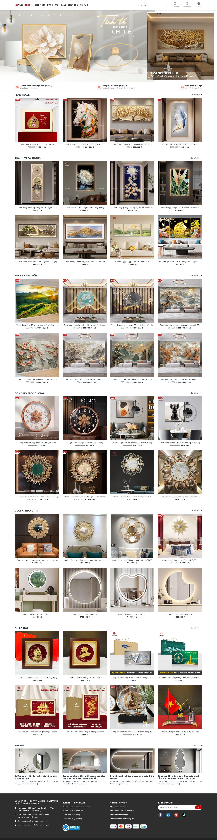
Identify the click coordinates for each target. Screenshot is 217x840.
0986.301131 (32, 814)
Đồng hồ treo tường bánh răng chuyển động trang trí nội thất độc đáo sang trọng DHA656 (84, 443)
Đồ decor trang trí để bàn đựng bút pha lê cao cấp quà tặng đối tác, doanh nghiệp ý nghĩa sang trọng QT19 (180, 732)
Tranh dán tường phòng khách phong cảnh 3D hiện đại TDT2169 (179, 379)
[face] (161, 814)
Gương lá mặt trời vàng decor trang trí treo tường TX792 (37, 560)
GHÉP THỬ (73, 5)
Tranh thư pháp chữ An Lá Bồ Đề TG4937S (37, 144)
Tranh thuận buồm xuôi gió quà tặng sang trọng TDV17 (37, 678)
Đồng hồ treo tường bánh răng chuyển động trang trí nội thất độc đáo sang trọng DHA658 (37, 443)
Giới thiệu (40, 5)
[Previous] (20, 115)
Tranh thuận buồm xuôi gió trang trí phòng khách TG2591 (179, 262)
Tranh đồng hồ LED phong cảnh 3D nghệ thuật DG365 (37, 208)
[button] (198, 5)
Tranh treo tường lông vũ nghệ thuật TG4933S (179, 144)
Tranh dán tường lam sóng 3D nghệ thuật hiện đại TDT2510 (85, 325)
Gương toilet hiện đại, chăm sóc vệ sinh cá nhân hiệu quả (36, 777)
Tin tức (84, 5)
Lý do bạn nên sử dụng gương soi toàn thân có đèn (132, 777)
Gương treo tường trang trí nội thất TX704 (179, 560)
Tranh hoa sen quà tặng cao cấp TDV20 (85, 678)
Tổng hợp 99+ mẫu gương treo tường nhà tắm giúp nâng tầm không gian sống (178, 777)
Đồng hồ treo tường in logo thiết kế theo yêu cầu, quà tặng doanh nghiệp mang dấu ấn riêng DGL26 (132, 678)
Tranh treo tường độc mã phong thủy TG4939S (85, 144)
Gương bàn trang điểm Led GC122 (180, 614)
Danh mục (52, 5)
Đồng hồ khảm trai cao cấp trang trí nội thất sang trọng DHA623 (84, 497)
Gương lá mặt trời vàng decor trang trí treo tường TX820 (84, 560)
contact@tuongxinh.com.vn (35, 821)
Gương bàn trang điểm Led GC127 (85, 614)
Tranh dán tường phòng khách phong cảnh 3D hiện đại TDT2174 (84, 379)
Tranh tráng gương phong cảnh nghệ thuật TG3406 (132, 262)
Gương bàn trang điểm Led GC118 (37, 614)
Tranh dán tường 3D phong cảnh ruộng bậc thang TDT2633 (37, 325)
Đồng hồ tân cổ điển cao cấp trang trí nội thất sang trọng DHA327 (132, 497)
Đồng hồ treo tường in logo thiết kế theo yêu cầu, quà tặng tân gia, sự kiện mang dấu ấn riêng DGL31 (179, 678)
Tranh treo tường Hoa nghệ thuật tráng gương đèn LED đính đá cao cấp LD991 (84, 208)
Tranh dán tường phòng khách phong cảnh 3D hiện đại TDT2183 (37, 379)
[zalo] (169, 814)
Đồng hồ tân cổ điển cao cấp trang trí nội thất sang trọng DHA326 (179, 497)
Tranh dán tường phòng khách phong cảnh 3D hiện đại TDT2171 (132, 379)
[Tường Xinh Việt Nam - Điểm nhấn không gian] (23, 5)
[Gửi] (139, 5)
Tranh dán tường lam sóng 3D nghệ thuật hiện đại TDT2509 (132, 325)
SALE (63, 5)
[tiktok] (185, 814)
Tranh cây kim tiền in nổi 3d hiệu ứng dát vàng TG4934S (132, 144)
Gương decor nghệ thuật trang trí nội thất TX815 (132, 560)
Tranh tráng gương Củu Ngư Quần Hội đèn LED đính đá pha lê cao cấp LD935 (132, 208)
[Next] (197, 115)
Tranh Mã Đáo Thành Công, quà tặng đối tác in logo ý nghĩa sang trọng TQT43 (85, 732)
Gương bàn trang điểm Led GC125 (132, 614)
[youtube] (177, 814)
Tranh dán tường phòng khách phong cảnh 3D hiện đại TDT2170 (179, 325)
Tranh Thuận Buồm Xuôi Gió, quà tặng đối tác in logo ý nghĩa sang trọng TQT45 (37, 732)
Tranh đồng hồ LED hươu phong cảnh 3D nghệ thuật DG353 (37, 262)
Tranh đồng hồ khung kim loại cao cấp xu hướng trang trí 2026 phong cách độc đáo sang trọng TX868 (132, 443)
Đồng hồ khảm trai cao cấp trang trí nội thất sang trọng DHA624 (37, 497)
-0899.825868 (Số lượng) (28, 817)
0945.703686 (43, 814)
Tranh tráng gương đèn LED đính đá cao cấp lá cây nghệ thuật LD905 (179, 208)
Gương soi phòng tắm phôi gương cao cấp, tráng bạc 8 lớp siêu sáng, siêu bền (84, 777)
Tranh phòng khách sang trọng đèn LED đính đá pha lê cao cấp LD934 (85, 262)
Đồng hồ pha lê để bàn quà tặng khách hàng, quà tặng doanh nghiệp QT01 (132, 732)
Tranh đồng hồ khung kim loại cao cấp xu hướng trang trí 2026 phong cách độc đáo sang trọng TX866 (180, 443)
